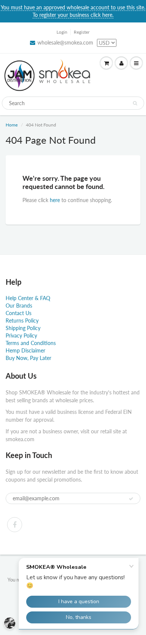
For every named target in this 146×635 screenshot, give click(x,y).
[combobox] (73, 103)
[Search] (135, 103)
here (55, 200)
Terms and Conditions (31, 343)
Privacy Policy (21, 335)
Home (12, 125)
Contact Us (18, 313)
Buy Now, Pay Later (28, 358)
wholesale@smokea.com (65, 42)
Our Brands (19, 305)
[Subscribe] (131, 499)
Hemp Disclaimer (25, 350)
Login (62, 32)
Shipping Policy (23, 328)
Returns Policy (22, 320)
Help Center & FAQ (28, 298)
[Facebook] (14, 524)
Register (81, 32)
